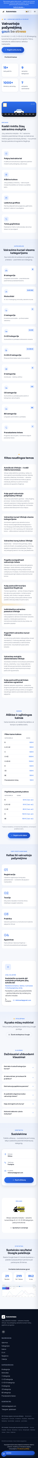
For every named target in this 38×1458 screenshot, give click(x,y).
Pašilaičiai (4, 1421)
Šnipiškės (24, 1418)
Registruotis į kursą (14, 50)
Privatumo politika (23, 1449)
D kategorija (6, 1386)
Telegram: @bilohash (9, 1409)
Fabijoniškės (31, 1418)
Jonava (3, 1432)
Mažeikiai (32, 1430)
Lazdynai (17, 1421)
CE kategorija (6, 1389)
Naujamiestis (5, 1418)
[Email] (3, 1332)
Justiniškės (24, 1421)
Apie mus (5, 1343)
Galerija (4, 1359)
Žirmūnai (12, 1418)
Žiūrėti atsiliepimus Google (20, 1035)
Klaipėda (4, 1430)
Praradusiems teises (9, 1396)
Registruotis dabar (20, 835)
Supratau (8, 1453)
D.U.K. (4, 1352)
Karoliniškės (11, 1421)
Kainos (4, 1349)
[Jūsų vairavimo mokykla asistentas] (3, 1454)
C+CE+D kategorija (8, 1383)
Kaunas (32, 1427)
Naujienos (5, 1356)
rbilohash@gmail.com (23, 1000)
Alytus (20, 1430)
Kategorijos (6, 1346)
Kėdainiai (13, 1432)
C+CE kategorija (7, 1379)
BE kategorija (6, 1393)
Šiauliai (9, 1430)
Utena (8, 1432)
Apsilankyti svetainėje (20, 1228)
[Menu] (34, 11)
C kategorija (6, 1376)
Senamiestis (28, 1416)
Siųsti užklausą (20, 1180)
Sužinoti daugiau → (19, 7)
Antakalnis (18, 1418)
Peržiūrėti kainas (11, 57)
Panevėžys (15, 1430)
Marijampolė (26, 1430)
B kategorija (6, 1369)
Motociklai (5, 1373)
